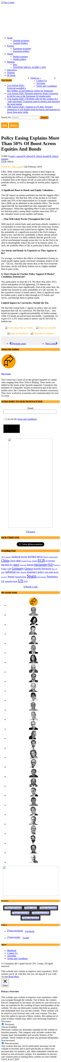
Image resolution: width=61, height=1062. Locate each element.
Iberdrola (46, 568)
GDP (9, 569)
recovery (4, 577)
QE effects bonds (40, 156)
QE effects (27, 156)
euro (16, 564)
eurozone (40, 564)
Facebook (29, 931)
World (10, 54)
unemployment (11, 581)
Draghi (34, 561)
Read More (13, 976)
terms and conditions (27, 419)
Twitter (26, 938)
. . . (58, 78)
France (4, 568)
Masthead (11, 950)
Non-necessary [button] (8, 1040)
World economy (20, 56)
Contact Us (41, 80)
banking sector (19, 556)
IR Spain (11, 75)
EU (11, 565)
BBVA (40, 557)
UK (2, 581)
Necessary (9, 1024)
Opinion (11, 72)
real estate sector (52, 572)
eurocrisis (23, 565)
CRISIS (13, 561)
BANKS (32, 556)
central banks (53, 557)
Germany (18, 568)
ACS (3, 557)
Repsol (11, 576)
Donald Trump (26, 561)
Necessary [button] (6, 1021)
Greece (28, 568)
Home (4, 125)
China (5, 560)
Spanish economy (21, 40)
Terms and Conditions (46, 86)
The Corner (17, 166)
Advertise (40, 83)
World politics (19, 59)
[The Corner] (30, 2)
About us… (35, 78)
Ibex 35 (54, 569)
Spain (9, 38)
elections (5, 564)
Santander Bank (20, 577)
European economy (22, 48)
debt (18, 560)
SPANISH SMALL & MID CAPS (29, 67)
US (20, 580)
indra (3, 572)
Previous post (18, 343)
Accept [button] (4, 976)
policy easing (16, 156)
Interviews (12, 70)
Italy (18, 572)
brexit (45, 557)
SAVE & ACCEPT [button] (10, 1059)
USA (26, 581)
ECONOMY (50, 561)
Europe (10, 46)
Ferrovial (57, 565)
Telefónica (52, 576)
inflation (10, 571)
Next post (50, 343)
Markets (11, 62)
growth (37, 568)
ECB (41, 560)
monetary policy (35, 571)
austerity (8, 557)
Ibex (15, 64)
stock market (41, 577)
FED (50, 564)
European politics (21, 51)
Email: (31, 408)
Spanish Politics (20, 43)
